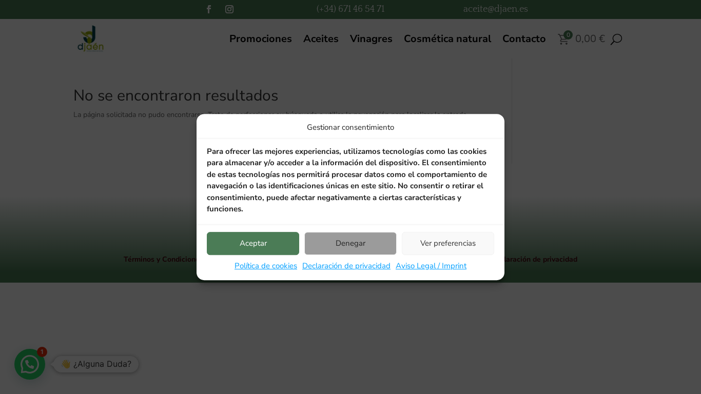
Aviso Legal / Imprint (431, 266)
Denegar (350, 244)
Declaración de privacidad (346, 266)
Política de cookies (266, 266)
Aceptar (253, 244)
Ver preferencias (448, 244)
